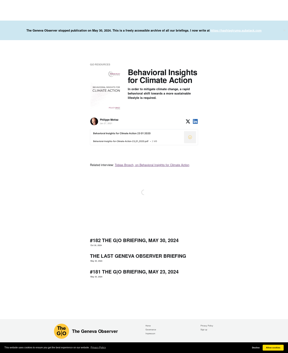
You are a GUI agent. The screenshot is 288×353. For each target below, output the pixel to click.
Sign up (204, 329)
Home (148, 325)
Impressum (150, 333)
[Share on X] (188, 121)
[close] (284, 30)
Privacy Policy (207, 325)
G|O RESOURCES (100, 64)
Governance (151, 329)
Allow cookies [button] (273, 347)
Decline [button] (256, 347)
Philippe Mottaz (109, 119)
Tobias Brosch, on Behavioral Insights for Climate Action (152, 165)
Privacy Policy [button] (98, 347)
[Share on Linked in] (195, 121)
